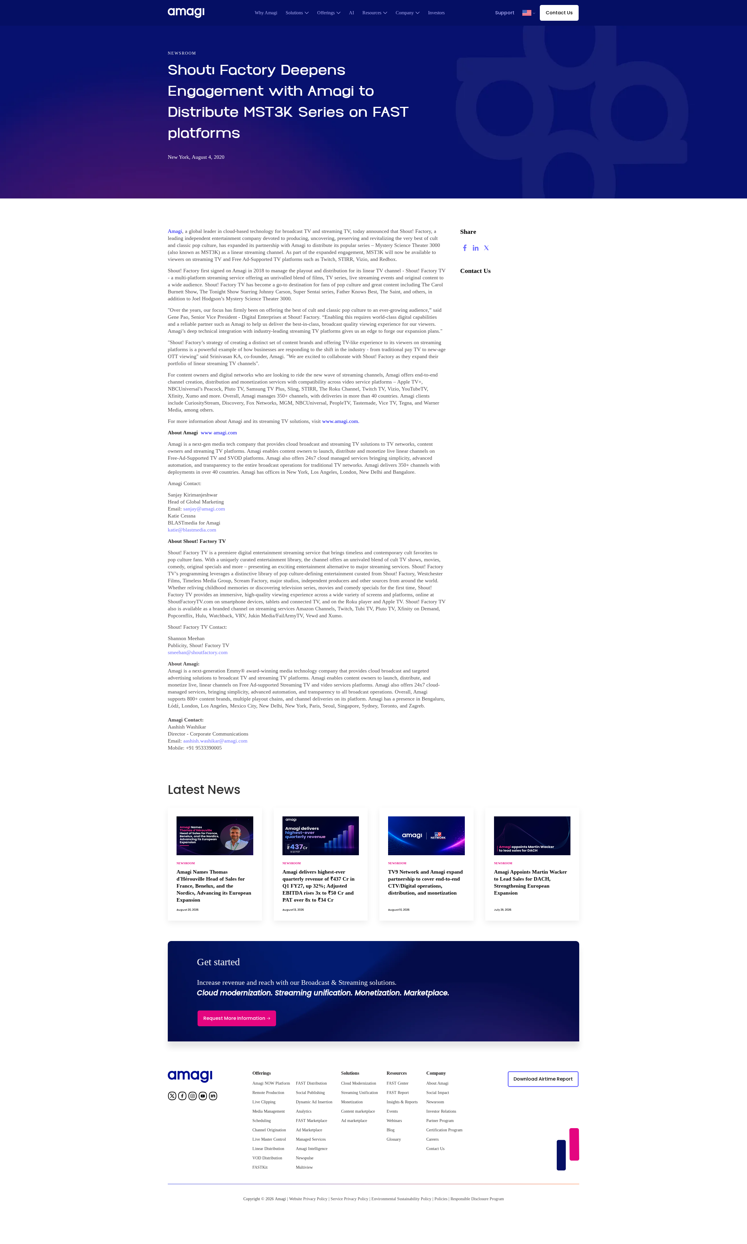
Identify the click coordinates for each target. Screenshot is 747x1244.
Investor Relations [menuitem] (441, 1111)
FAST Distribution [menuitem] (311, 1083)
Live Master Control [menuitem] (269, 1139)
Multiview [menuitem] (304, 1167)
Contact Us (559, 12)
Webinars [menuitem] (394, 1120)
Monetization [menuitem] (352, 1102)
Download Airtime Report (543, 1079)
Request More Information (234, 1018)
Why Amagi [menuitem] (266, 12)
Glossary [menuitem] (394, 1139)
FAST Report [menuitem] (398, 1092)
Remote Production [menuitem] (268, 1092)
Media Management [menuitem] (268, 1111)
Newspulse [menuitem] (304, 1158)
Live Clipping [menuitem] (263, 1102)
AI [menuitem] (351, 12)
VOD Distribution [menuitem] (267, 1158)
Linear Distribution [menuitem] (268, 1149)
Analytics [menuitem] (303, 1111)
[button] (527, 13)
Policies (440, 1199)
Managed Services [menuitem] (311, 1139)
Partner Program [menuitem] (440, 1120)
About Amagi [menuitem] (437, 1083)
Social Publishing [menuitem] (310, 1092)
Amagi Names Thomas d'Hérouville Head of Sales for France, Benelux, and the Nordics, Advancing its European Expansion (214, 886)
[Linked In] (213, 1097)
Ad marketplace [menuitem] (354, 1120)
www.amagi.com (340, 421)
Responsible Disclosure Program (477, 1199)
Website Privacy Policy (308, 1199)
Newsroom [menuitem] (435, 1102)
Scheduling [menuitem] (261, 1120)
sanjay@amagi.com (204, 509)
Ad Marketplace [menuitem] (309, 1130)
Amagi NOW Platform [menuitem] (271, 1083)
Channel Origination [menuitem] (269, 1130)
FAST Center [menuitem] (398, 1083)
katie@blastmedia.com (192, 530)
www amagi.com (219, 432)
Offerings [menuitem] (326, 12)
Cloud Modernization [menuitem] (358, 1083)
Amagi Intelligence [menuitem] (311, 1149)
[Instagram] (192, 1097)
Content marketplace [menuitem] (358, 1111)
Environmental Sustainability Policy (401, 1199)
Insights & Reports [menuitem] (402, 1102)
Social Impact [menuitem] (437, 1092)
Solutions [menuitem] (294, 12)
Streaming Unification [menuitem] (359, 1092)
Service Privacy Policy (349, 1199)
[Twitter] (172, 1097)
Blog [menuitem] (391, 1130)
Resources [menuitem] (371, 12)
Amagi (175, 231)
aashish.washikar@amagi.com (215, 741)
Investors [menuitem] (436, 12)
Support (504, 12)
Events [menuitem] (392, 1111)
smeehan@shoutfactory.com (198, 652)
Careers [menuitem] (432, 1139)
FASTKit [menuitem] (260, 1167)
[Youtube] (202, 1097)
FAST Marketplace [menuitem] (311, 1120)
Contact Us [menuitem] (435, 1149)
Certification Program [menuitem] (444, 1130)
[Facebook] (182, 1097)
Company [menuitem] (405, 12)
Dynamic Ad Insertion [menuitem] (314, 1102)
